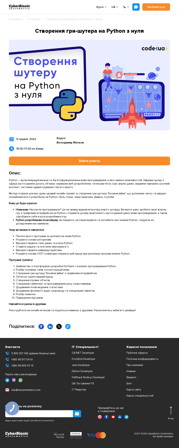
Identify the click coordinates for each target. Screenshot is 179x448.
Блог (129, 383)
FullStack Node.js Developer (88, 377)
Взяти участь (89, 161)
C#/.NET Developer (83, 352)
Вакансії (131, 377)
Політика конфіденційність (143, 359)
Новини (131, 371)
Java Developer (81, 365)
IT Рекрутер (79, 389)
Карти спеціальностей (140, 395)
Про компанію (135, 365)
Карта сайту (134, 389)
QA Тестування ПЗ (83, 383)
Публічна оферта (137, 352)
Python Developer (82, 371)
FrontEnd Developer (83, 359)
